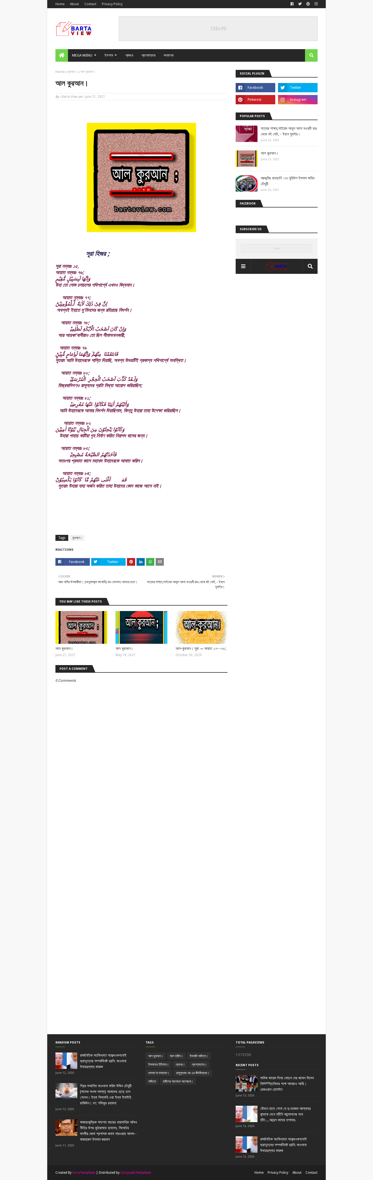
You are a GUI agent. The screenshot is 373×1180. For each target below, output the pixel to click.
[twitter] (300, 4)
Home (59, 4)
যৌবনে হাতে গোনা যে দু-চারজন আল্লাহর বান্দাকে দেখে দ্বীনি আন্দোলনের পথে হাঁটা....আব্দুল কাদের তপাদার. (285, 1114)
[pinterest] (308, 4)
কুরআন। (72, 72)
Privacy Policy (112, 4)
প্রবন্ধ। (180, 1064)
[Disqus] (141, 824)
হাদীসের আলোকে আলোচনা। (178, 1081)
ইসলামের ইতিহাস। (158, 1064)
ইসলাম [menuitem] (109, 55)
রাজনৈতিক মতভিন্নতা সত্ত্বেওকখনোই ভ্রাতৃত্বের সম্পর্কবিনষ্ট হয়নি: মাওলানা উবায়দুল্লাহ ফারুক (103, 1061)
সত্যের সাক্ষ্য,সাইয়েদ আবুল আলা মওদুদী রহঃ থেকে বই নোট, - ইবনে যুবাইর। (289, 131)
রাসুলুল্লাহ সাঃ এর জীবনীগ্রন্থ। (192, 1073)
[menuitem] (61, 55)
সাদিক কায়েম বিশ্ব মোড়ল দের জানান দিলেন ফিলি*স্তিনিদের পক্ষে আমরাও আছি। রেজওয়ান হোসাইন (287, 1084)
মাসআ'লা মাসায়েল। (158, 1073)
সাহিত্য (152, 1081)
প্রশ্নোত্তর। (199, 1064)
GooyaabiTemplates (135, 1173)
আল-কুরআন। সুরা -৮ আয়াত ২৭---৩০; (201, 648)
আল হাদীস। (176, 1056)
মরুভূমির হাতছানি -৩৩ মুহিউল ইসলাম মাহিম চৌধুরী (287, 181)
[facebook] (292, 4)
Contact (90, 4)
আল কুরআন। (64, 648)
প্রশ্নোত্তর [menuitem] (148, 55)
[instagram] (315, 4)
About (74, 4)
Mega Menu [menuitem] (82, 55)
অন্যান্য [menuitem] (169, 55)
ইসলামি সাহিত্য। (199, 1056)
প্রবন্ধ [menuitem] (129, 55)
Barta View (70, 97)
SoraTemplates (83, 1173)
